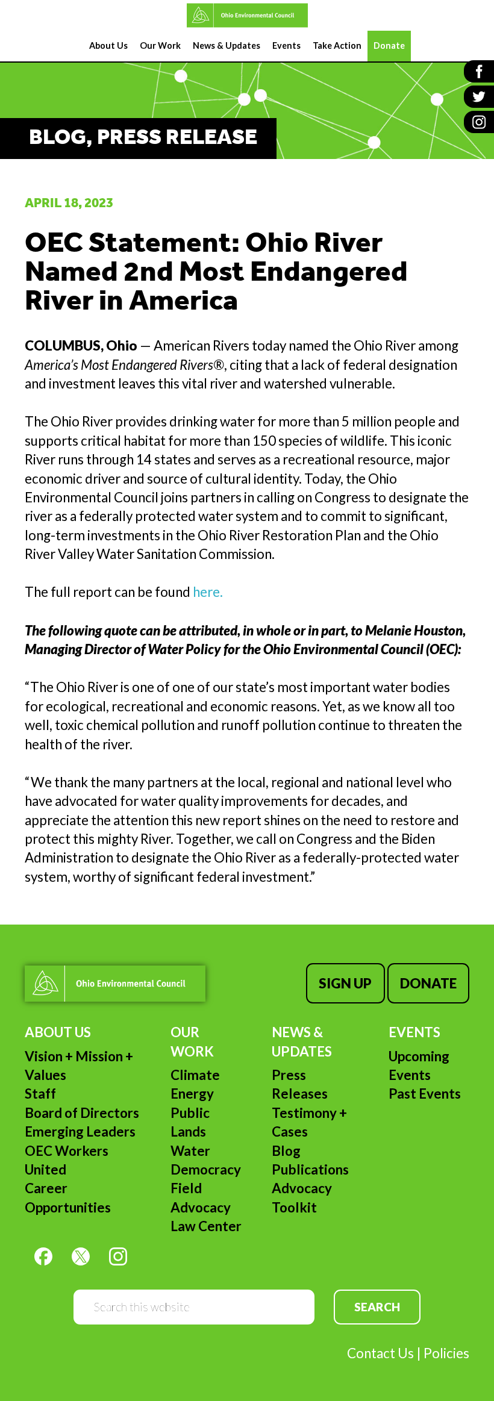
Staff (40, 1093)
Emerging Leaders (80, 1131)
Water (190, 1151)
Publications (310, 1169)
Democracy (205, 1169)
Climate (195, 1075)
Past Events (425, 1093)
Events (414, 1032)
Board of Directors (82, 1113)
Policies (446, 1353)
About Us (58, 1032)
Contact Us (380, 1353)
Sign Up (345, 983)
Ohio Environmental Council (247, 15)
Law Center (206, 1226)
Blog (286, 1151)
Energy (192, 1093)
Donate (428, 983)
